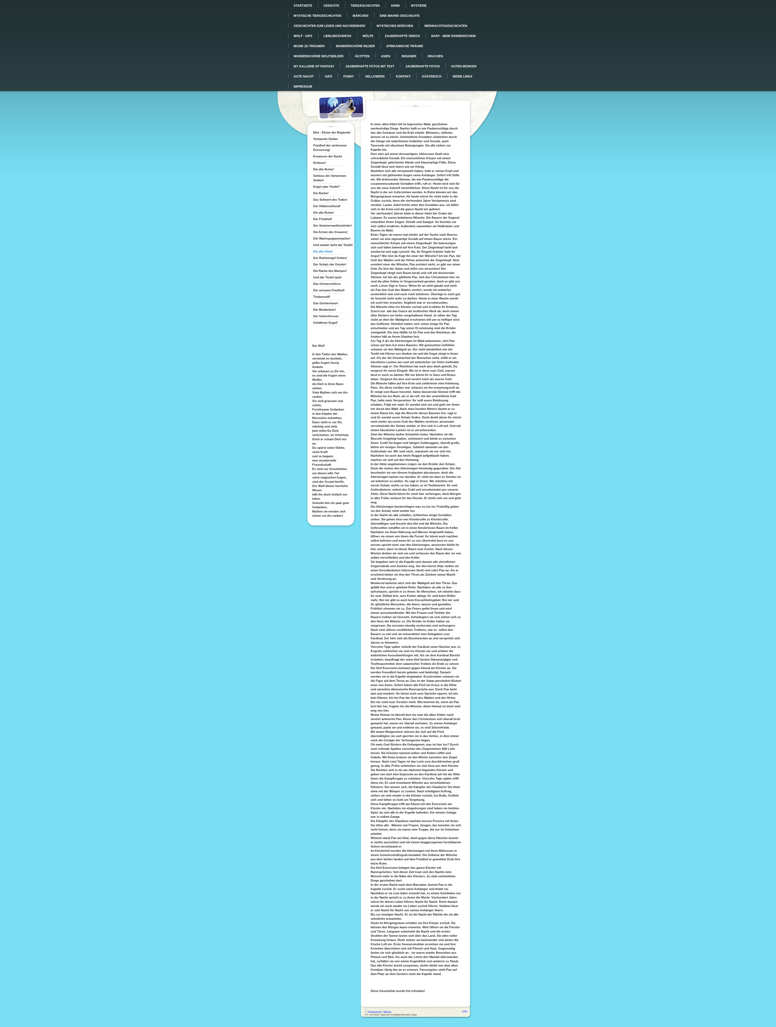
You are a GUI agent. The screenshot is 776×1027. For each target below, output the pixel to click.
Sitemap (387, 1011)
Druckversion (375, 1011)
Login (464, 1011)
